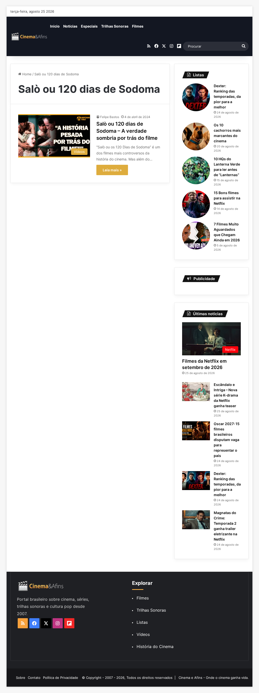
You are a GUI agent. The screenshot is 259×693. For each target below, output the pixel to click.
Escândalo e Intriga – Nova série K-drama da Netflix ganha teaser (226, 395)
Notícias (70, 26)
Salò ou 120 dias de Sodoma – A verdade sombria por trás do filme (127, 131)
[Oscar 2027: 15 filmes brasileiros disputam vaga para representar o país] (196, 430)
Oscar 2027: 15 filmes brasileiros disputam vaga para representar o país (227, 440)
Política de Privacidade (60, 678)
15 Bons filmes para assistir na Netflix (227, 198)
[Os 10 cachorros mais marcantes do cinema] (196, 136)
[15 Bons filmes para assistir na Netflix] (196, 204)
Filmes (137, 26)
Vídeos (143, 634)
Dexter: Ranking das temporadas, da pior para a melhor (227, 96)
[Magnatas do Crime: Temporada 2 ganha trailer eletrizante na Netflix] (196, 519)
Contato (34, 678)
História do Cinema (155, 646)
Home (26, 74)
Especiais (89, 26)
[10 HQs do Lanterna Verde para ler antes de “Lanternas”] (196, 170)
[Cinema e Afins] (29, 36)
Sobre (20, 678)
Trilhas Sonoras (114, 26)
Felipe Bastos (109, 117)
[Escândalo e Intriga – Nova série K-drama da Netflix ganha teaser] (196, 391)
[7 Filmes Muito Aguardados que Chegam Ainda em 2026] (196, 235)
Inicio (55, 26)
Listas (142, 622)
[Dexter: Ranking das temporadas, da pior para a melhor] (196, 97)
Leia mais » (112, 170)
